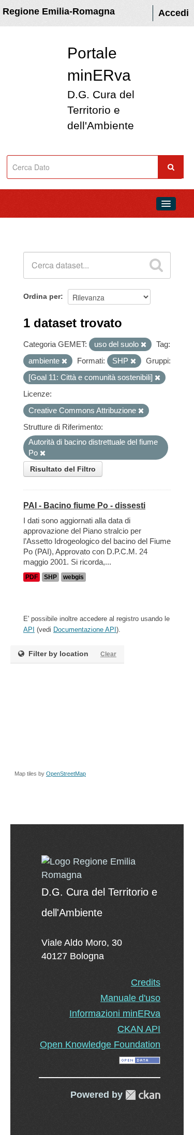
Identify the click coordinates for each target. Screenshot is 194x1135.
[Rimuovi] (143, 345)
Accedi (173, 13)
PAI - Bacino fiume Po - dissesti (84, 505)
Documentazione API (84, 629)
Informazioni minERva (114, 1013)
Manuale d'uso (130, 998)
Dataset (29, 227)
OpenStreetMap (66, 773)
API (29, 629)
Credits (145, 982)
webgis (73, 577)
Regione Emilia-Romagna (59, 11)
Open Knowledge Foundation (100, 1044)
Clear (108, 654)
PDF (31, 577)
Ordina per (42, 296)
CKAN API (138, 1029)
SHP (50, 577)
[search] (156, 265)
